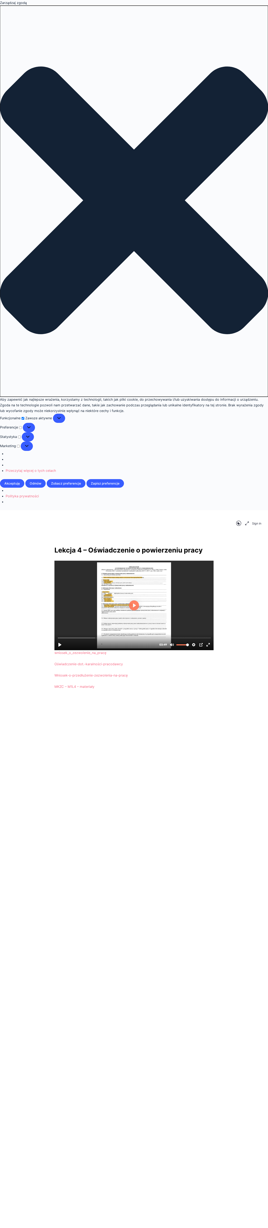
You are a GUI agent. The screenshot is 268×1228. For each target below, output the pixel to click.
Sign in (256, 523)
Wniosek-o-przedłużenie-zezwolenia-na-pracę (91, 675)
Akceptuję (12, 483)
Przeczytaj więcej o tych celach (31, 470)
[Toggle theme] (238, 523)
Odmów (35, 483)
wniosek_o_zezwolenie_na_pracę (80, 653)
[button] (134, 201)
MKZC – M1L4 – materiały (74, 686)
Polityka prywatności (22, 496)
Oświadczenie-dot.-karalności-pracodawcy (88, 664)
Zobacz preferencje (66, 483)
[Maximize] (246, 523)
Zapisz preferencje (105, 483)
